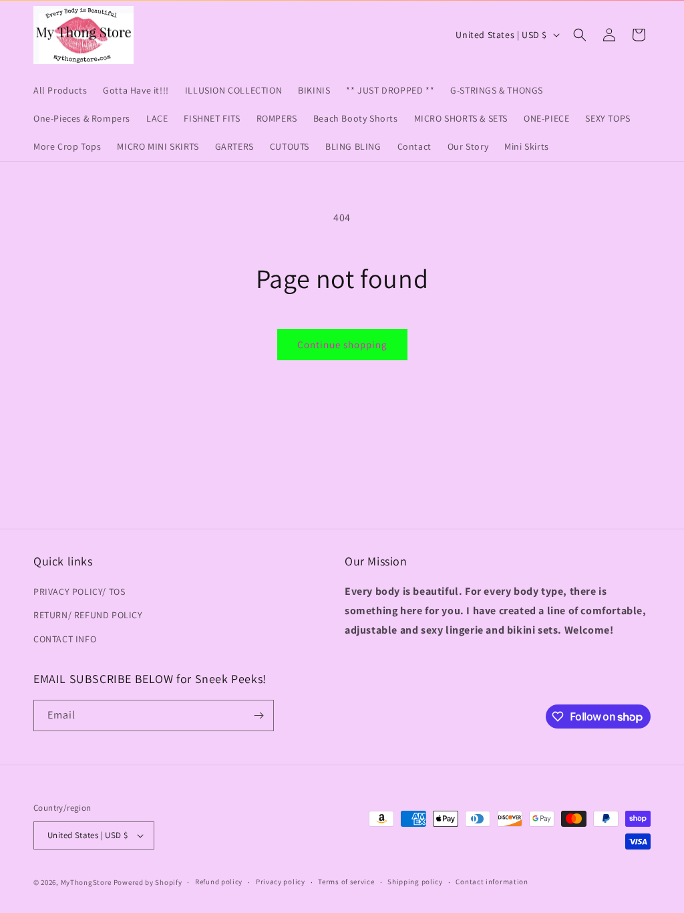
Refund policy (218, 881)
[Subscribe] (258, 715)
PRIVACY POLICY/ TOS (79, 591)
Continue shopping (342, 344)
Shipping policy (415, 881)
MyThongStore (86, 882)
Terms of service (346, 881)
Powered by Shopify (148, 882)
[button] (579, 34)
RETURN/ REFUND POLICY (88, 615)
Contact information (492, 881)
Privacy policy (280, 881)
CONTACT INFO (64, 639)
